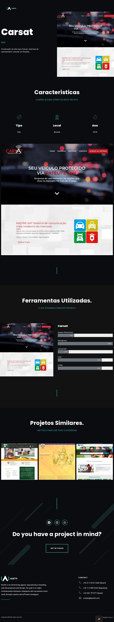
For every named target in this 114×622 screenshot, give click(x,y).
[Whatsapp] (65, 522)
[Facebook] (49, 522)
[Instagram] (57, 522)
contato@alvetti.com (91, 598)
